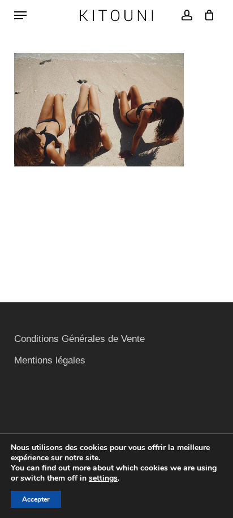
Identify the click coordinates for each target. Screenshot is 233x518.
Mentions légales (49, 360)
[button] (20, 15)
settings (103, 478)
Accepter (36, 499)
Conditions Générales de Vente (79, 338)
